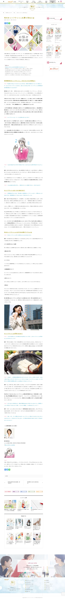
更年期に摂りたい (34, 2)
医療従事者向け (52, 2)
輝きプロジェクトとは (21, 2)
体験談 (14, 491)
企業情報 (47, 580)
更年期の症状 (28, 582)
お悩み (46, 2)
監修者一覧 (28, 591)
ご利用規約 (47, 582)
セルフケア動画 (7, 491)
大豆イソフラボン (32, 345)
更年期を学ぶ (53, 62)
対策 (21, 491)
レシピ (37, 491)
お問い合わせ (48, 587)
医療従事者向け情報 (29, 589)
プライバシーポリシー (49, 584)
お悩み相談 (55, 19)
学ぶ (29, 491)
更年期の (27, 2)
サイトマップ (48, 589)
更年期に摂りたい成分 (29, 584)
